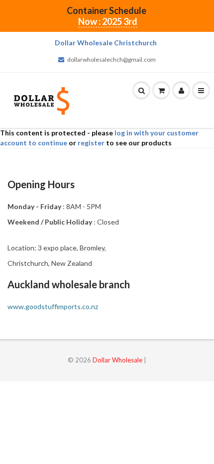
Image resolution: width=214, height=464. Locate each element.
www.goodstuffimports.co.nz (52, 306)
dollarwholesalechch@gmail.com (111, 59)
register (91, 142)
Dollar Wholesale (117, 360)
